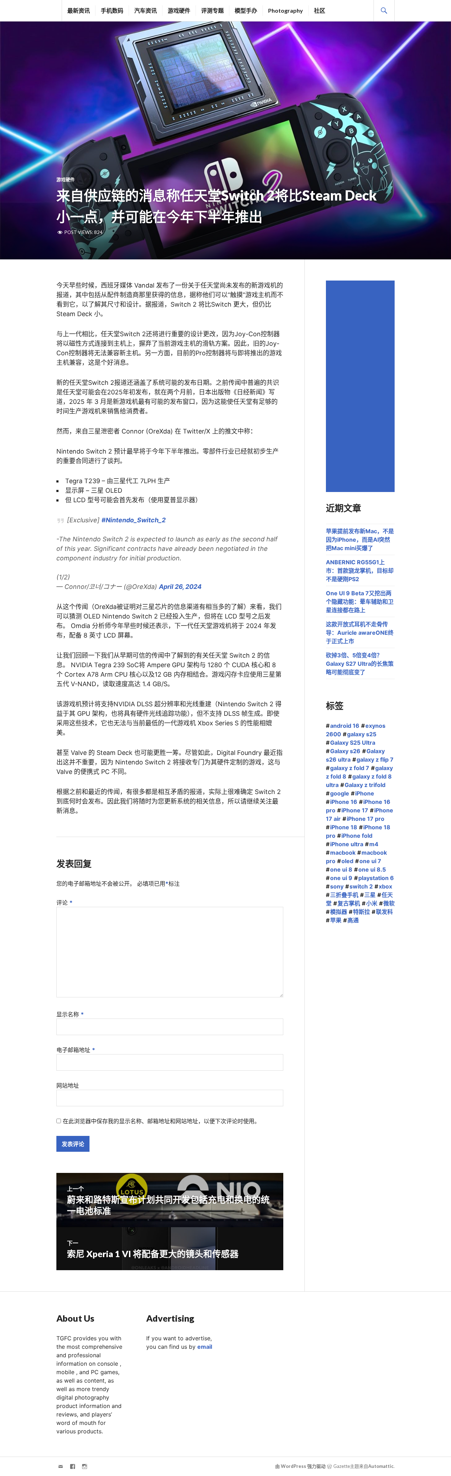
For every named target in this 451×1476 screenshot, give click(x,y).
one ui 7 (370, 861)
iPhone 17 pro (365, 818)
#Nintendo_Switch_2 (133, 520)
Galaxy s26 (345, 751)
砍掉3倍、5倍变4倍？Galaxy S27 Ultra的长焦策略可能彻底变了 (360, 664)
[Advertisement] (361, 386)
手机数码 (112, 10)
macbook (343, 852)
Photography (285, 10)
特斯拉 (361, 911)
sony (337, 886)
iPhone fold (356, 835)
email (204, 1346)
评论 (64, 902)
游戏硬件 (179, 10)
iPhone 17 (354, 810)
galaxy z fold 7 (349, 767)
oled (347, 861)
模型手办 (246, 10)
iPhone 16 (343, 801)
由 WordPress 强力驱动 (300, 1466)
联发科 (384, 911)
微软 (389, 903)
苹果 (335, 920)
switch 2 (361, 886)
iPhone (364, 793)
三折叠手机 (344, 894)
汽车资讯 (145, 10)
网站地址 (67, 1085)
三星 (370, 894)
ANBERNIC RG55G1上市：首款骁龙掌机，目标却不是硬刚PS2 (360, 571)
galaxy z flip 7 (375, 759)
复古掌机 (349, 903)
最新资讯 (78, 10)
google (339, 793)
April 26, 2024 (180, 586)
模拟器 (338, 911)
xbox (385, 886)
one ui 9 (341, 877)
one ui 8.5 (372, 869)
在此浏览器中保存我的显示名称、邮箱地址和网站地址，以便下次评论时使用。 (161, 1121)
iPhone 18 (343, 827)
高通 (353, 920)
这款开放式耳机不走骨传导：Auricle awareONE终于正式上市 (360, 633)
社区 (319, 10)
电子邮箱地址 (75, 1049)
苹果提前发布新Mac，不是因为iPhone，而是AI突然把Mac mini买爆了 (360, 540)
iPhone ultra (346, 844)
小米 (371, 903)
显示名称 (70, 1014)
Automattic (381, 1466)
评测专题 (212, 10)
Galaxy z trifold (365, 784)
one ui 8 (341, 869)
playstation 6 (376, 877)
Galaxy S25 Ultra (352, 742)
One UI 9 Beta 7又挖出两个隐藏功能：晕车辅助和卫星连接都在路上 (360, 602)
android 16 (344, 725)
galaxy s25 (361, 734)
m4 (373, 844)
